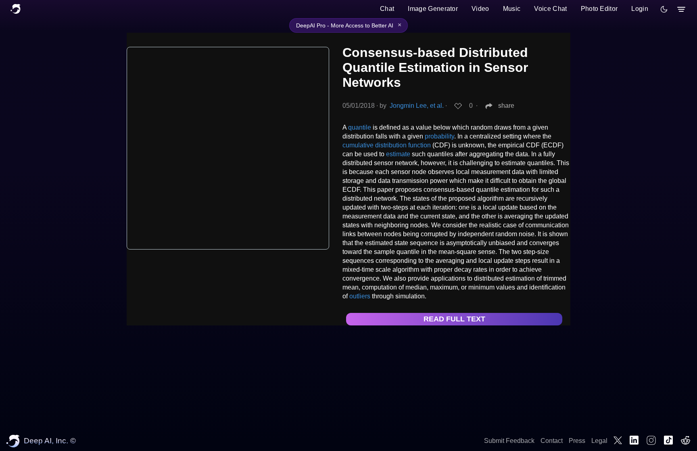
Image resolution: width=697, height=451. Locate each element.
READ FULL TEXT (454, 319)
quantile (359, 127)
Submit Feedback (509, 440)
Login (639, 8)
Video (480, 8)
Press (577, 440)
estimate (398, 154)
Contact (551, 440)
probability (439, 136)
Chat (387, 8)
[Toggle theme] (663, 9)
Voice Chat (550, 8)
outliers (359, 296)
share (506, 105)
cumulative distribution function (386, 145)
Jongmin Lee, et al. (417, 105)
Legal (599, 440)
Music (512, 8)
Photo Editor (599, 8)
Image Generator (433, 8)
